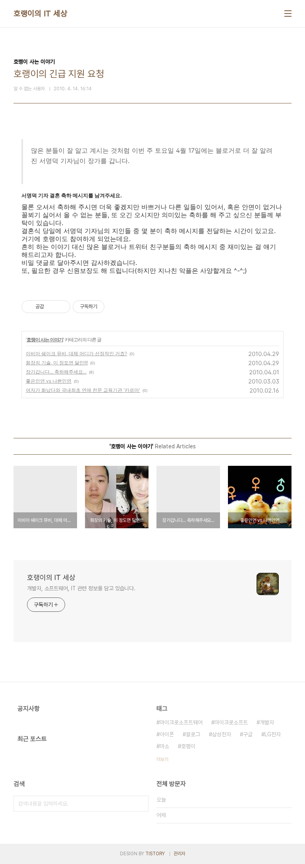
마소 (164, 746)
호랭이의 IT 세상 (40, 13)
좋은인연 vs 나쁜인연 (48, 381)
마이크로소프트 (231, 722)
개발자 (267, 722)
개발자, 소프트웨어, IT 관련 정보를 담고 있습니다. (81, 588)
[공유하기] (51, 307)
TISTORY (155, 853)
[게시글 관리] (61, 307)
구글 (248, 734)
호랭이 (188, 746)
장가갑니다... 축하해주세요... (56, 372)
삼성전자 (221, 734)
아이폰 (167, 734)
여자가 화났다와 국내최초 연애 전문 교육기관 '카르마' (83, 390)
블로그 (193, 734)
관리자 (179, 853)
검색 (140, 803)
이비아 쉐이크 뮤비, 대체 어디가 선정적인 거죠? (76, 353)
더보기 (162, 759)
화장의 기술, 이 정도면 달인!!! (57, 363)
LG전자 (272, 734)
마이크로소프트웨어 (181, 722)
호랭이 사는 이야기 (45, 339)
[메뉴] (287, 13)
